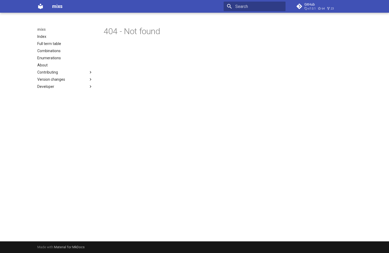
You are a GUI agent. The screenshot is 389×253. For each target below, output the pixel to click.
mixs (41, 29)
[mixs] (40, 6)
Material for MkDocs (69, 247)
